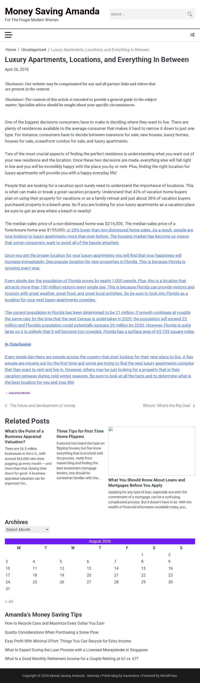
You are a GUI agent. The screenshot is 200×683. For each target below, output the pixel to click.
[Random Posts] (192, 35)
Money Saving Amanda (52, 11)
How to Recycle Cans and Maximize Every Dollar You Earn (54, 623)
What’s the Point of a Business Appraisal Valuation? (24, 436)
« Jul (9, 601)
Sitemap (93, 676)
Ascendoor (131, 676)
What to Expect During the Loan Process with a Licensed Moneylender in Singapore (76, 650)
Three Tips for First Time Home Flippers (80, 434)
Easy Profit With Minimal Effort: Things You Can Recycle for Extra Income (68, 641)
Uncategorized (19, 393)
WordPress (168, 676)
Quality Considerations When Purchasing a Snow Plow (52, 632)
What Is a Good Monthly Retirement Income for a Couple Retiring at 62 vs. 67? (72, 659)
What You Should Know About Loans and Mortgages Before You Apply (146, 482)
